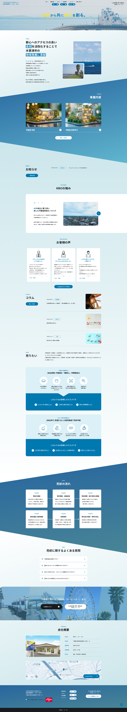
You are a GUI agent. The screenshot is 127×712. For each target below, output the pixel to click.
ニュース (71, 1)
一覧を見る (32, 175)
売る (62, 4)
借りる (70, 4)
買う (54, 4)
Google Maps (89, 676)
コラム (58, 1)
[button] (124, 27)
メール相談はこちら (93, 696)
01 (34, 203)
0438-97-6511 (118, 3)
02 (38, 203)
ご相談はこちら (47, 606)
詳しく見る (63, 138)
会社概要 (64, 1)
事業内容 (52, 1)
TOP (46, 1)
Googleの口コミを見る (63, 286)
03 (42, 203)
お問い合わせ (79, 1)
